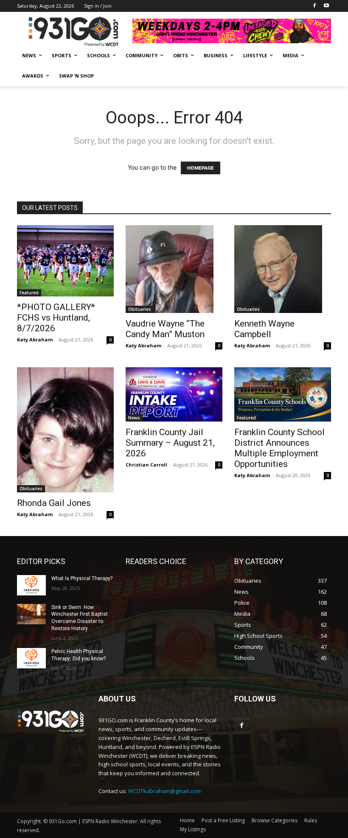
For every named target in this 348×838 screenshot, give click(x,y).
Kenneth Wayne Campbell (264, 328)
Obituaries (139, 309)
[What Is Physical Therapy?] (31, 585)
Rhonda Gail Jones (54, 503)
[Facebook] (314, 6)
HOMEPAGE (200, 168)
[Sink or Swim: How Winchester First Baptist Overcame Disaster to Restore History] (31, 614)
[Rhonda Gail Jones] (65, 429)
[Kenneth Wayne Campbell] (282, 269)
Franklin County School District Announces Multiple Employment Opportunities (279, 448)
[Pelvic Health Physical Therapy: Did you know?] (31, 658)
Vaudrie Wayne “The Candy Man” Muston (165, 328)
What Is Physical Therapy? (81, 578)
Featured (29, 293)
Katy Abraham (35, 339)
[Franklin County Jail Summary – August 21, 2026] (174, 394)
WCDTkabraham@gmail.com (164, 791)
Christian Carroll (146, 464)
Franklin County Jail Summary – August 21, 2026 (170, 442)
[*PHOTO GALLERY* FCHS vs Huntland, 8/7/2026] (65, 260)
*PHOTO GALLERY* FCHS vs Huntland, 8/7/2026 (56, 317)
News (134, 418)
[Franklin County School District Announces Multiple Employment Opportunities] (282, 394)
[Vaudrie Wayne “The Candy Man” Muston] (174, 269)
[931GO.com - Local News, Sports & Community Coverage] (74, 31)
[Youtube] (326, 6)
